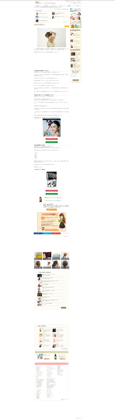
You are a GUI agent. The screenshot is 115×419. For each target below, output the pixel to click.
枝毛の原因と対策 (39, 386)
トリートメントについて (50, 369)
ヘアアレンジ (53, 5)
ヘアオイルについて (50, 372)
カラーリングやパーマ (40, 372)
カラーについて (49, 370)
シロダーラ (48, 396)
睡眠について (38, 369)
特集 (61, 5)
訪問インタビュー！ (75, 33)
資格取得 (38, 397)
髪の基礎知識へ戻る (65, 348)
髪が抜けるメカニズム (56, 333)
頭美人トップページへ (65, 399)
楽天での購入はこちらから (51, 190)
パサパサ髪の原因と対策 (40, 380)
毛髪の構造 (41, 328)
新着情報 (69, 5)
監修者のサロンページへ (51, 209)
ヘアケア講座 (46, 5)
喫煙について (38, 370)
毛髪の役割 (54, 328)
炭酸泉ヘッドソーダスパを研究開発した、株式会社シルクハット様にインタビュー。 (76, 35)
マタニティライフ (55, 338)
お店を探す (37, 5)
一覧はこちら (63, 307)
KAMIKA (44, 354)
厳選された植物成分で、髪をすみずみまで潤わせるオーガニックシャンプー (62, 357)
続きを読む (76, 55)
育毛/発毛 (59, 373)
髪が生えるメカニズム (42, 333)
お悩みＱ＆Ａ (38, 398)
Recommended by (65, 269)
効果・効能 (38, 391)
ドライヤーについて (39, 373)
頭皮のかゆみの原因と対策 (50, 381)
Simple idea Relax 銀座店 (74, 57)
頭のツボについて (49, 388)
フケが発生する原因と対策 (50, 380)
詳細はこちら (78, 37)
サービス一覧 (77, 5)
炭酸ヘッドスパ (49, 390)
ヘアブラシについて (50, 373)
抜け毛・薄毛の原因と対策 (40, 379)
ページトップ (67, 236)
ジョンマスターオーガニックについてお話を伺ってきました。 (76, 42)
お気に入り (67, 26)
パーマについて (49, 371)
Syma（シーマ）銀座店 (74, 63)
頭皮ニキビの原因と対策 (50, 379)
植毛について (38, 387)
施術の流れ (38, 396)
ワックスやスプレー (39, 371)
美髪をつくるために (42, 338)
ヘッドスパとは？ (39, 390)
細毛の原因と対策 (39, 381)
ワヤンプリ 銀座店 (73, 51)
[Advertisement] (51, 61)
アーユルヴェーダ (49, 397)
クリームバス (49, 391)
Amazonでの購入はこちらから (51, 142)
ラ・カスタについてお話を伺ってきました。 (76, 47)
